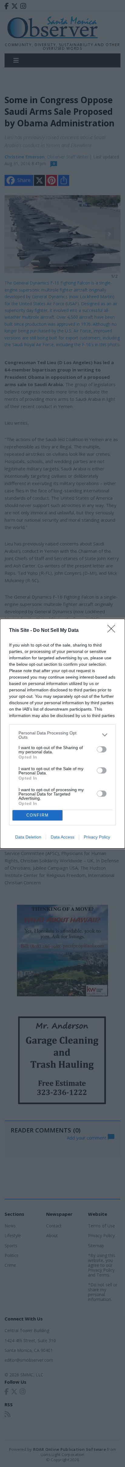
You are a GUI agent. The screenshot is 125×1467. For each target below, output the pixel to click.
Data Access (62, 837)
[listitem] (62, 735)
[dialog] (62, 734)
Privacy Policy (97, 837)
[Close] (113, 630)
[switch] (101, 749)
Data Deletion (28, 837)
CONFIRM (37, 815)
